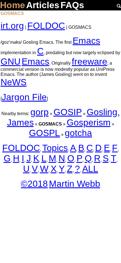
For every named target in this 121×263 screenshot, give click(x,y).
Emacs (86, 41)
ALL (90, 169)
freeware (89, 61)
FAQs (72, 5)
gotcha (78, 133)
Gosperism (89, 122)
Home (12, 5)
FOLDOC (46, 26)
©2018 (34, 184)
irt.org (12, 26)
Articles (42, 5)
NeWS (13, 82)
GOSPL (44, 133)
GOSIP (67, 112)
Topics (55, 148)
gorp (39, 112)
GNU (11, 61)
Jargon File (24, 97)
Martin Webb (74, 184)
